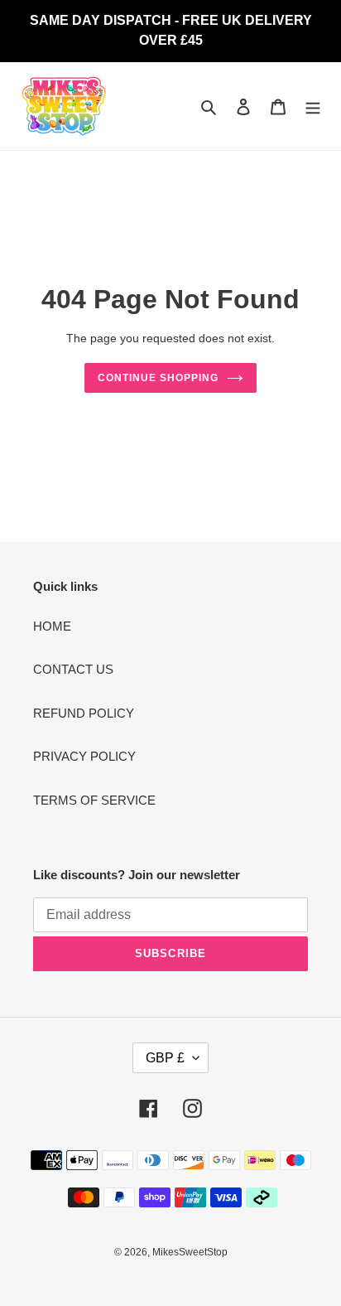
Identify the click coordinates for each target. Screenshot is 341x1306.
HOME (52, 626)
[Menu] (312, 106)
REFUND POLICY (83, 713)
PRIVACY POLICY (84, 756)
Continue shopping (158, 378)
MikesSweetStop (190, 1252)
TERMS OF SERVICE (94, 800)
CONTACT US (73, 669)
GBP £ (165, 1058)
